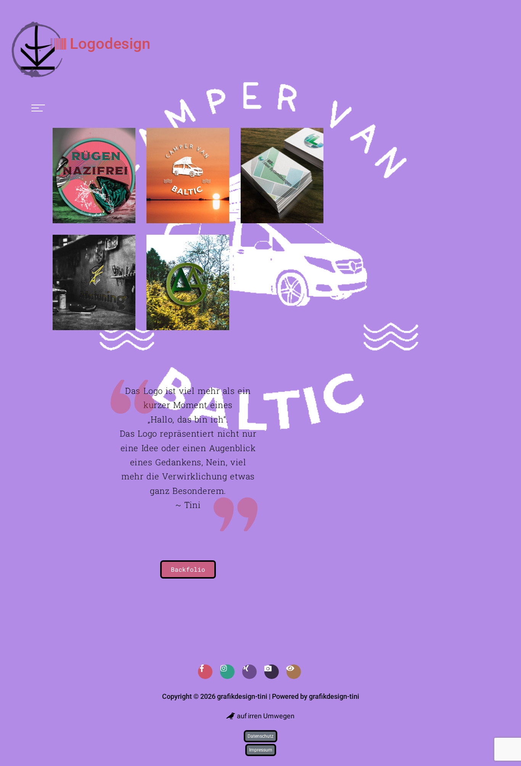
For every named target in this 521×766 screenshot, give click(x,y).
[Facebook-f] (205, 671)
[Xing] (249, 671)
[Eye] (293, 671)
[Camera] (271, 671)
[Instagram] (227, 671)
